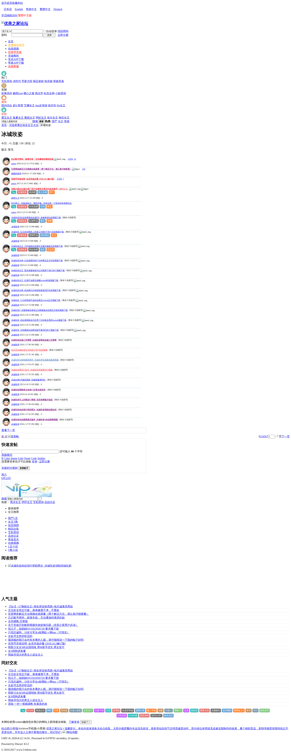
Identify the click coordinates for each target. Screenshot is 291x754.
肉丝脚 (32, 192)
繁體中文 (45, 9)
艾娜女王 (29, 105)
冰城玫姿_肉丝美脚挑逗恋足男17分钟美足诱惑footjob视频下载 (38, 320)
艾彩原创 (6, 81)
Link (20, 458)
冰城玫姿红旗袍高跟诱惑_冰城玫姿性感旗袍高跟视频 (35, 360)
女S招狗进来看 (17, 651)
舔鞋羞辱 (264, 710)
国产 (54, 121)
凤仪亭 (39, 93)
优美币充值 (15, 52)
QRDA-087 (156, 715)
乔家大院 (27, 81)
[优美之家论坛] (14, 23)
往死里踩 (121, 715)
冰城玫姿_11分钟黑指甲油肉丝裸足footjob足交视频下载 (35, 300)
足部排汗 (88, 710)
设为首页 (6, 3)
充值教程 (13, 55)
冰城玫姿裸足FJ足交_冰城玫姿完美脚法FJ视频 (32, 370)
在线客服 (13, 66)
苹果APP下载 (16, 62)
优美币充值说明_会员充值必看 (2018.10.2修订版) (32, 179)
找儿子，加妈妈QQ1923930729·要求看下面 (33, 628)
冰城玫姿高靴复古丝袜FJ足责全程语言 (28, 390)
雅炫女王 (29, 117)
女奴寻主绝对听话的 (20, 636)
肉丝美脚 (33, 249)
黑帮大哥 (204, 710)
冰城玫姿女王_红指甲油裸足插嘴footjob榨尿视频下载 (34, 280)
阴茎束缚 (144, 715)
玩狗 (42, 206)
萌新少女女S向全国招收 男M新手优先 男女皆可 (36, 647)
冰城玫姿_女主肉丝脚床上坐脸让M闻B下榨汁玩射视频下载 (37, 232)
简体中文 (31, 9)
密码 (4, 35)
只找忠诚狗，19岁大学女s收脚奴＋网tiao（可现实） (39, 632)
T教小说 (13, 550)
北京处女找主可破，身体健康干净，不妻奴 (33, 610)
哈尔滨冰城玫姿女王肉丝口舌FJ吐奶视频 (29, 350)
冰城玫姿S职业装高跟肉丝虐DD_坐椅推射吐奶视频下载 (36, 217)
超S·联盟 (18, 105)
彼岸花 (52, 105)
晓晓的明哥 (16, 173)
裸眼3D (178, 710)
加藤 (160, 710)
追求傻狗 (227, 710)
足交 (54, 235)
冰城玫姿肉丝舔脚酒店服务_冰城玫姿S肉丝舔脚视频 (34, 419)
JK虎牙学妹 (127, 710)
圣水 (16, 539)
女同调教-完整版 (18, 621)
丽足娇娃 (38, 81)
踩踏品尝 (40, 710)
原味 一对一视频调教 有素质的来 (27, 703)
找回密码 (63, 31)
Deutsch (58, 9)
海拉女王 (64, 117)
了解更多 (74, 721)
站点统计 (6, 728)
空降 (56, 710)
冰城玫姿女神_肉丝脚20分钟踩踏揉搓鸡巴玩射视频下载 (36, 290)
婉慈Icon (18, 93)
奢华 (248, 710)
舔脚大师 (140, 710)
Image (14, 458)
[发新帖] (13, 436)
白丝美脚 (33, 206)
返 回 (4, 436)
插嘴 (49, 221)
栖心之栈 (29, 93)
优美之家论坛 (54, 728)
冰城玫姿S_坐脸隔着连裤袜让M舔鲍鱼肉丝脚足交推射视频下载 (39, 310)
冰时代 (17, 81)
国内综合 (6, 105)
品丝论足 (49, 502)
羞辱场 (116, 710)
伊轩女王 (27, 502)
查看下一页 (8, 430)
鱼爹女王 (18, 117)
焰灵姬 (48, 81)
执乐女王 (52, 117)
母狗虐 (64, 710)
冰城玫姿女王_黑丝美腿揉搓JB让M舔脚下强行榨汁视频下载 (38, 270)
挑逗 (42, 249)
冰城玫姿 (22, 192)
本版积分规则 (10, 467)
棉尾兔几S (239, 710)
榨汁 (52, 192)
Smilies (41, 458)
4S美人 (168, 710)
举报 (15, 728)
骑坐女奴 (168, 715)
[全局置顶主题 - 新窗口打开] (5, 164)
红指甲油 (33, 221)
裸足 (49, 206)
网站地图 (72, 732)
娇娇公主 (15, 198)
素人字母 (151, 710)
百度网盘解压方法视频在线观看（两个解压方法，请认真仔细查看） (41, 169)
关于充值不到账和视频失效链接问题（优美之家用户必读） (43, 625)
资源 (66, 121)
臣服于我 (99, 710)
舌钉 (255, 710)
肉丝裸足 (44, 235)
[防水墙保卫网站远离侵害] (64, 732)
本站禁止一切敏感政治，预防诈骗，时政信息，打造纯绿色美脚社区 (41, 203)
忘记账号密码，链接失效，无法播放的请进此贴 (32, 159)
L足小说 (13, 546)
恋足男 (50, 249)
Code (34, 458)
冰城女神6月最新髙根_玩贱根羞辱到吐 (28, 380)
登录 (34, 461)
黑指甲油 (33, 235)
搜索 (35, 121)
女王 (60, 121)
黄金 (10, 539)
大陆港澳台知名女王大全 (24, 125)
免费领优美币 (16, 45)
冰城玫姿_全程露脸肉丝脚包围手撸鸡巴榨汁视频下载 (35, 330)
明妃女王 (41, 117)
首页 (10, 41)
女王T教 (13, 521)
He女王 (61, 105)
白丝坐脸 (133, 715)
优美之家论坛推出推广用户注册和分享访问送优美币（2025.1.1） (40, 189)
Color (7, 458)
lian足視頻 (41, 105)
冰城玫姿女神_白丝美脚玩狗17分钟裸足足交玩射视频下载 (37, 260)
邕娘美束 (58, 81)
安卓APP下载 (16, 59)
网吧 (49, 710)
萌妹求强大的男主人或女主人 (25, 654)
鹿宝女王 (6, 117)
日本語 (8, 9)
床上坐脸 (42, 192)
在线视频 (13, 48)
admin (13, 163)
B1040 (30, 710)
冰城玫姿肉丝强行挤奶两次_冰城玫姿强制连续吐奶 (34, 410)
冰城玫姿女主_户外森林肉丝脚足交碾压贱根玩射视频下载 (37, 246)
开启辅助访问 (9, 15)
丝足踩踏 (13, 525)
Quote (27, 458)
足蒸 (108, 710)
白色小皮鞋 (75, 710)
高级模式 (7, 455)
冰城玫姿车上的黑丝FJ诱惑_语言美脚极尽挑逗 (32, 400)
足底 (186, 710)
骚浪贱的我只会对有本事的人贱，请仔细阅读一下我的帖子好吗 (46, 639)
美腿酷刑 (215, 710)
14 (75, 159)
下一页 (286, 436)
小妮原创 (60, 93)
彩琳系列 (6, 93)
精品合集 (13, 528)
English (19, 9)
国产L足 (13, 518)
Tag (13, 192)
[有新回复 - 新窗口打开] (5, 222)
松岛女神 (49, 93)
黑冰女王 (15, 502)
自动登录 (51, 31)
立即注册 (63, 35)
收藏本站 (17, 3)
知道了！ (86, 722)
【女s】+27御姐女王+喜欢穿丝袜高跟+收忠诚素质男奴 (40, 606)
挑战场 (194, 710)
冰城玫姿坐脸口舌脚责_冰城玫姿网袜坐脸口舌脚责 (34, 340)
